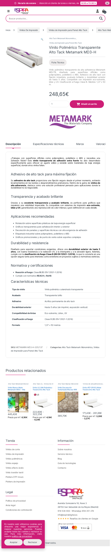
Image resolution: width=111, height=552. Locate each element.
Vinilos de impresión (15, 454)
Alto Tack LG (37, 384)
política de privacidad (22, 536)
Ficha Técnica (57, 62)
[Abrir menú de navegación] (8, 11)
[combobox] (51, 18)
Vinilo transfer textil (14, 472)
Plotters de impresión (15, 481)
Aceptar (13, 542)
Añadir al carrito (89, 104)
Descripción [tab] (13, 144)
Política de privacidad (16, 500)
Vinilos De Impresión (28, 30)
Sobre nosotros (65, 449)
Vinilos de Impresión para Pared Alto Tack (68, 30)
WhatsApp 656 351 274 (83, 511)
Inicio (8, 30)
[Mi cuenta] (97, 11)
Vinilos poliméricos (14, 458)
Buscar (101, 18)
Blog (60, 458)
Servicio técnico (65, 454)
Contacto (62, 468)
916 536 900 (64, 511)
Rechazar (32, 542)
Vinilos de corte (13, 449)
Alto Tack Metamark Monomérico (62, 38)
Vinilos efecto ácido (15, 468)
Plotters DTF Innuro (14, 477)
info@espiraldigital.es (67, 515)
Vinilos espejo (12, 463)
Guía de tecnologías (67, 463)
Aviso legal (10, 505)
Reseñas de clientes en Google (78, 518)
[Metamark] (70, 120)
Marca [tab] (80, 144)
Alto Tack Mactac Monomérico (69, 384)
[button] (42, 39)
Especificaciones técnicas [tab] (48, 144)
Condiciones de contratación (19, 510)
